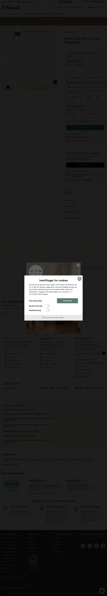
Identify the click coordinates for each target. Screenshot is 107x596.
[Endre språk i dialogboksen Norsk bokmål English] (79, 279)
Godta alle (67, 301)
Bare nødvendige (35, 301)
